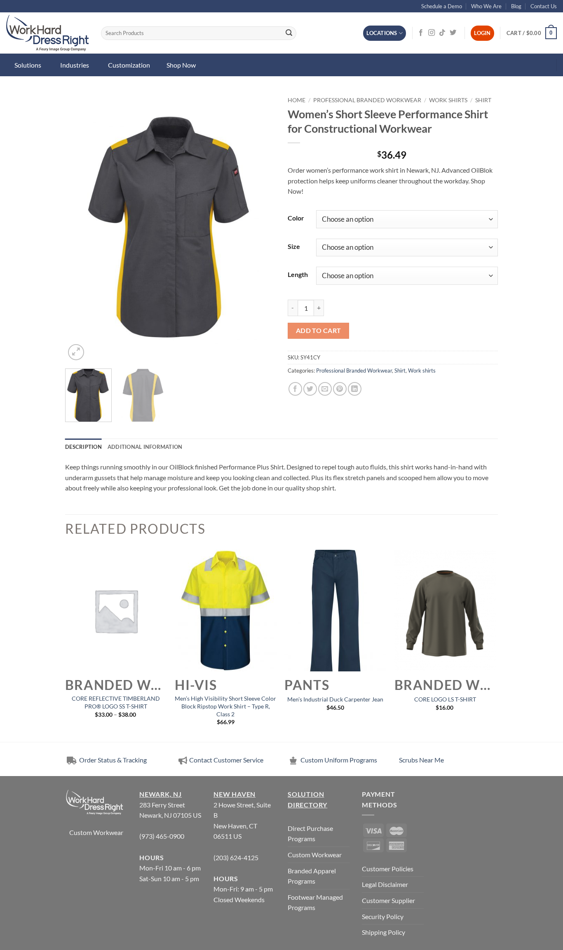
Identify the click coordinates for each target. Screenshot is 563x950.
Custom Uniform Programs (338, 760)
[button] (532, 33)
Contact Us (543, 6)
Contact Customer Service (226, 760)
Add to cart (318, 330)
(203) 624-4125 (235, 857)
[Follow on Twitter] (453, 33)
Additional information (145, 446)
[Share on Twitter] (310, 389)
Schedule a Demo (441, 6)
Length (298, 274)
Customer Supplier (388, 900)
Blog (516, 6)
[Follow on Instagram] (431, 33)
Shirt (483, 100)
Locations (381, 33)
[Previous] (79, 228)
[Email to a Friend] (325, 389)
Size (294, 246)
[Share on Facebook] (295, 389)
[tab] (83, 447)
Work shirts (448, 100)
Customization (129, 65)
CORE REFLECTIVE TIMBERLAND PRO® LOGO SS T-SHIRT (116, 702)
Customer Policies (387, 869)
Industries (74, 65)
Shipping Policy (383, 932)
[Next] (260, 228)
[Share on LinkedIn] (354, 389)
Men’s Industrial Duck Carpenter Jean (335, 699)
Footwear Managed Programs (315, 902)
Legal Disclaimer (385, 884)
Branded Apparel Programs (312, 876)
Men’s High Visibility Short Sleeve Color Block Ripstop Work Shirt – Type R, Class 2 (225, 706)
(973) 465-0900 (161, 836)
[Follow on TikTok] (442, 33)
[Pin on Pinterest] (340, 389)
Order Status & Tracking (112, 760)
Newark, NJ (160, 794)
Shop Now (181, 65)
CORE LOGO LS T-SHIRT (445, 699)
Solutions (27, 65)
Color (296, 217)
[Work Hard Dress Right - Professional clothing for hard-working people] (47, 33)
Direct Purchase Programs (310, 833)
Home (296, 100)
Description (83, 446)
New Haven (234, 794)
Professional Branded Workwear (367, 100)
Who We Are (486, 6)
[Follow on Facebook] (421, 33)
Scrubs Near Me (421, 760)
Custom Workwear (96, 832)
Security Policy (382, 916)
